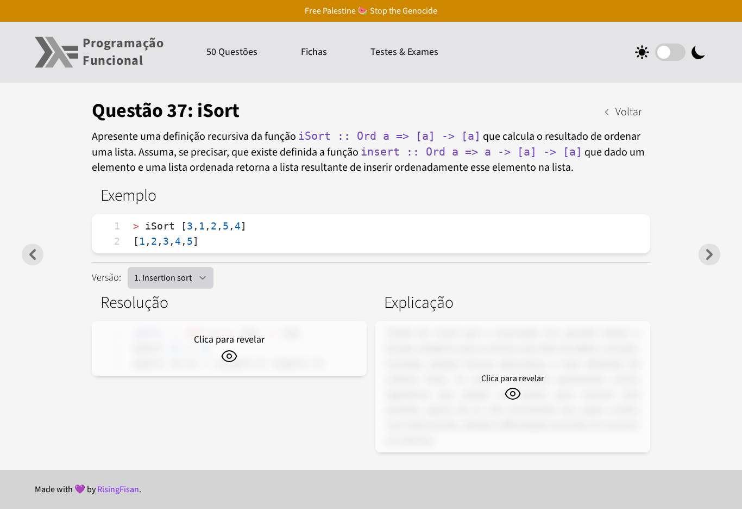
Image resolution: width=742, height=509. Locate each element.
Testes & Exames (404, 52)
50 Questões (231, 52)
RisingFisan (118, 489)
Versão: (106, 277)
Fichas (314, 52)
